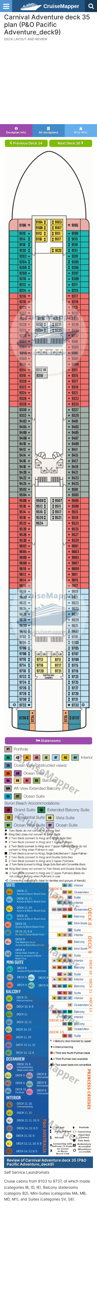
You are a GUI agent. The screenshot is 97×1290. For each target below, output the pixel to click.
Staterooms (50, 740)
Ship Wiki (81, 132)
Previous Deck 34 (27, 143)
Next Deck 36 (69, 143)
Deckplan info (16, 132)
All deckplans (48, 132)
